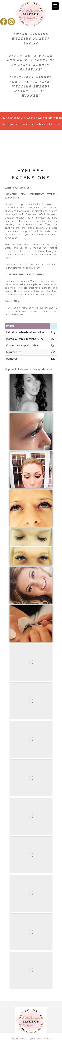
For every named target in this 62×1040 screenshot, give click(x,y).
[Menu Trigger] (55, 6)
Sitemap (47, 1038)
